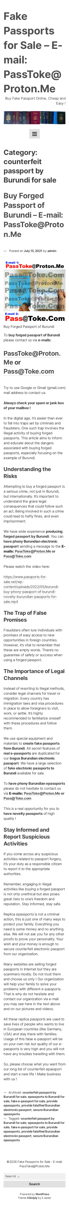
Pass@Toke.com (29, 371)
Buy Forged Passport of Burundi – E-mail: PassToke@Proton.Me (34, 215)
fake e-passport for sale (28, 1101)
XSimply (32, 1198)
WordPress (42, 1194)
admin (51, 251)
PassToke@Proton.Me (33, 551)
